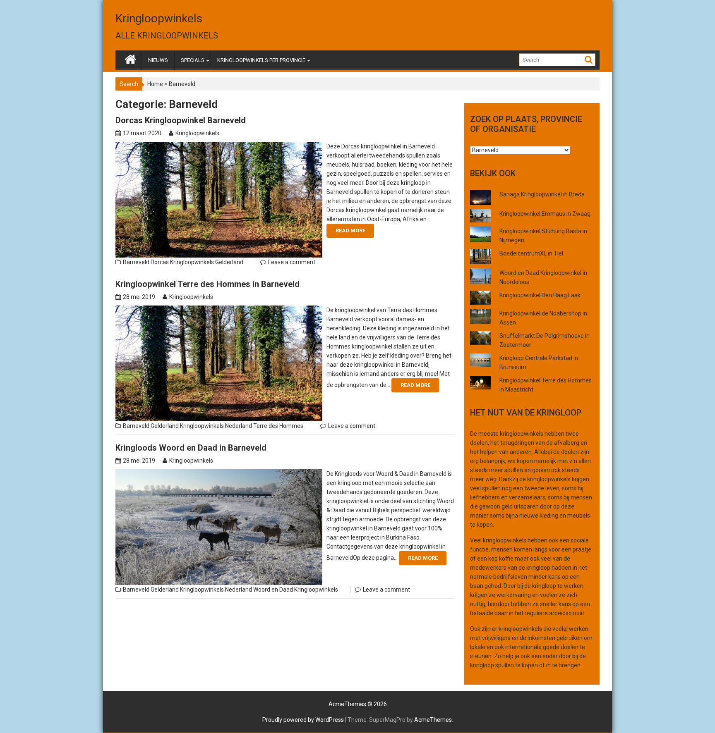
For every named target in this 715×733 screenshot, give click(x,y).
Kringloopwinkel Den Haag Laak (540, 295)
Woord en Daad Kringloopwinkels (295, 589)
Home (155, 84)
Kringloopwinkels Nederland (216, 426)
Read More (350, 230)
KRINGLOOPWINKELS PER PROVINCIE (261, 60)
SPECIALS (192, 60)
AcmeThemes (433, 719)
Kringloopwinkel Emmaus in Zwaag (544, 213)
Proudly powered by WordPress (303, 719)
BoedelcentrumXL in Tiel (531, 253)
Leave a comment (291, 262)
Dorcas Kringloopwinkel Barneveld (180, 120)
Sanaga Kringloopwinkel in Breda (542, 194)
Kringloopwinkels (158, 18)
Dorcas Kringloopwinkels (182, 262)
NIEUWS (158, 60)
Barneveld (136, 262)
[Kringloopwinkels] (131, 57)
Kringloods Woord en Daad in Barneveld (190, 448)
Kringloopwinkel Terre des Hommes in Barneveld (207, 284)
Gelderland (229, 262)
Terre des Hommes (278, 426)
